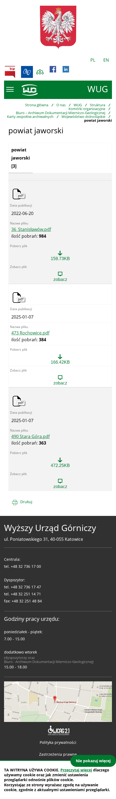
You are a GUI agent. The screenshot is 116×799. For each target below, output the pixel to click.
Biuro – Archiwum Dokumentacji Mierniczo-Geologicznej (60, 112)
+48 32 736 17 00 (26, 566)
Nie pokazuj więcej (93, 760)
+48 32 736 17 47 (26, 586)
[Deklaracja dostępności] (58, 731)
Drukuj (26, 501)
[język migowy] (27, 72)
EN (106, 60)
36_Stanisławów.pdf (31, 229)
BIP (10, 72)
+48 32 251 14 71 (26, 593)
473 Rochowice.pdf (30, 333)
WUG (78, 104)
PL (92, 60)
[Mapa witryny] (40, 72)
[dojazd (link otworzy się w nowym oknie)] (58, 701)
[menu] (10, 89)
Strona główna (36, 104)
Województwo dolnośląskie (83, 116)
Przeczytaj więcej (76, 770)
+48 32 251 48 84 (27, 601)
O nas (61, 104)
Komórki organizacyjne (87, 108)
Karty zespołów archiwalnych (30, 116)
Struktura (97, 104)
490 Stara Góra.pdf (30, 436)
